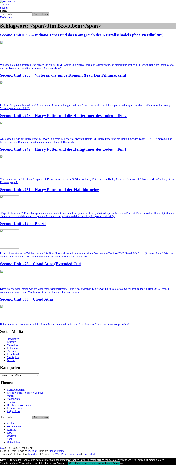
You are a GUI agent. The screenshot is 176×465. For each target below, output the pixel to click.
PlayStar (32, 450)
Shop (10, 438)
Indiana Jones (14, 408)
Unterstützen (14, 441)
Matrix (10, 395)
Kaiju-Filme (13, 411)
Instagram (12, 348)
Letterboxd (13, 354)
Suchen (4, 7)
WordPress (61, 453)
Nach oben (6, 17)
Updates (11, 435)
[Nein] (121, 463)
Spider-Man (13, 398)
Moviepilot (13, 357)
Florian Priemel (56, 450)
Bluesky (11, 341)
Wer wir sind (14, 426)
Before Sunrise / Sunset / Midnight (25, 392)
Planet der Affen (16, 389)
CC (2, 447)
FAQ (9, 432)
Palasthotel (34, 453)
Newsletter (13, 338)
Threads (11, 351)
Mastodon (12, 344)
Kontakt (11, 429)
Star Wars (12, 402)
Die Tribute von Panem (19, 405)
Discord (11, 360)
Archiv (10, 423)
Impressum (75, 453)
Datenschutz (89, 453)
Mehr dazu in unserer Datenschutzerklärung (97, 463)
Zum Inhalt (6, 4)
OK (71, 463)
